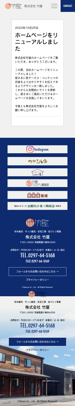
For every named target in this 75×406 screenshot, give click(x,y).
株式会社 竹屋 (33, 6)
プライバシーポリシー (37, 280)
